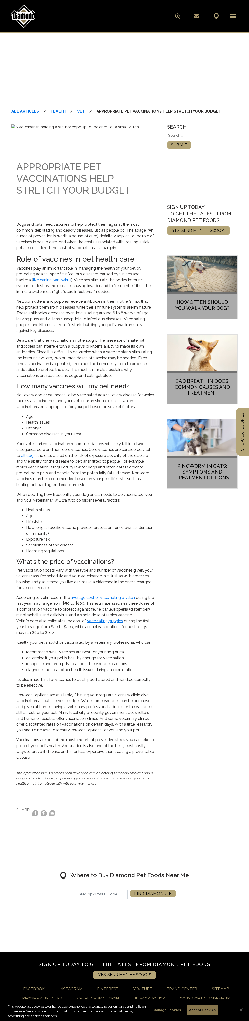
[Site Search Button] (178, 16)
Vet (81, 111)
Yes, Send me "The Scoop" (198, 230)
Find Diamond (150, 893)
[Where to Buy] (216, 16)
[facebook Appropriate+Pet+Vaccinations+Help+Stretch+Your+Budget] (35, 814)
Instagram (70, 989)
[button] (233, 16)
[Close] (241, 1009)
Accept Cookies (202, 1009)
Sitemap (220, 989)
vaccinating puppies (105, 621)
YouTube (142, 989)
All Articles (25, 111)
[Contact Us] (196, 16)
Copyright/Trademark (205, 998)
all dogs (28, 455)
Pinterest (108, 989)
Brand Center (182, 989)
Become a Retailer (42, 998)
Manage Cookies (167, 1009)
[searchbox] (170, 16)
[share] (52, 814)
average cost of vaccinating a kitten (103, 597)
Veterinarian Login (98, 998)
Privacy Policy (149, 998)
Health (58, 111)
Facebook (34, 989)
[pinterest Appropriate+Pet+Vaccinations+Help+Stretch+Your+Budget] (44, 814)
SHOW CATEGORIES (242, 432)
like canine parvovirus (52, 280)
